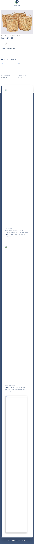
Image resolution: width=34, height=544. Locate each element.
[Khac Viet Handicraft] (17, 3)
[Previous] (1, 71)
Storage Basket (15, 35)
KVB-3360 (4, 77)
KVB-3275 (20, 77)
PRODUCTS (4, 35)
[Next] (33, 71)
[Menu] (2, 3)
